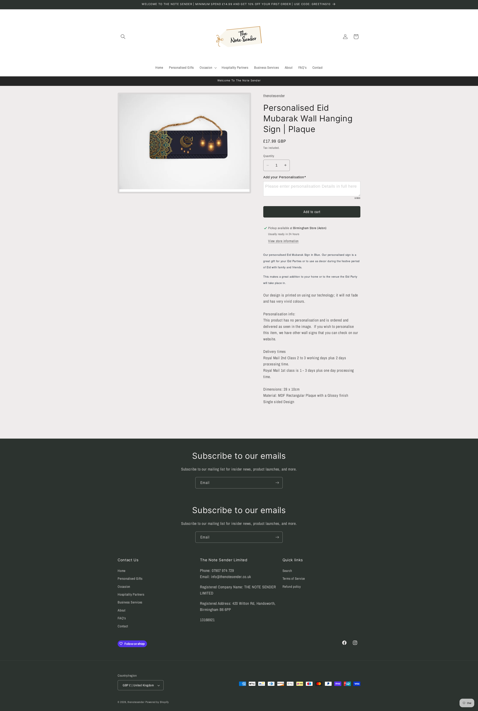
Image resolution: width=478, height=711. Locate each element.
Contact (123, 626)
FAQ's (122, 618)
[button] (123, 36)
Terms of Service (294, 578)
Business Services (130, 602)
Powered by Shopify (157, 702)
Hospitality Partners (131, 594)
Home (121, 570)
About (121, 610)
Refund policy (292, 586)
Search (287, 570)
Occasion (124, 586)
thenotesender (136, 702)
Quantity (268, 156)
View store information (283, 241)
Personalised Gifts (130, 578)
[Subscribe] (277, 482)
